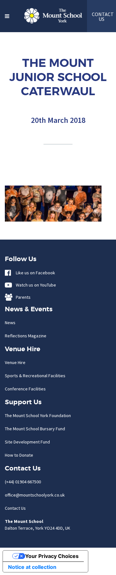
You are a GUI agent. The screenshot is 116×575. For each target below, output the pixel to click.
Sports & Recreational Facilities (35, 376)
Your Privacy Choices (52, 556)
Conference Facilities (25, 389)
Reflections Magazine (25, 336)
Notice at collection (32, 567)
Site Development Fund (27, 442)
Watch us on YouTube (34, 285)
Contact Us (15, 508)
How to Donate (19, 455)
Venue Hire (15, 362)
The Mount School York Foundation (38, 415)
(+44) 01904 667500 (23, 482)
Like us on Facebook (34, 273)
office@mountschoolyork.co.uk (35, 495)
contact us (101, 16)
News (10, 322)
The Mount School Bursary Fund (35, 429)
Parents (22, 297)
